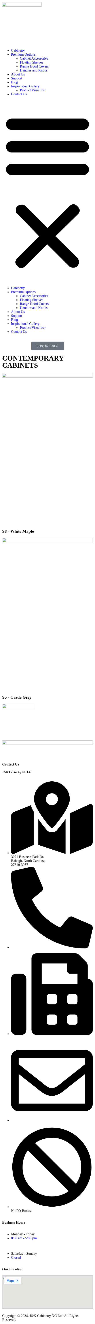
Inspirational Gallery (25, 86)
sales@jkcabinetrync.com (30, 1124)
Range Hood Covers (34, 66)
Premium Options (23, 54)
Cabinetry (18, 50)
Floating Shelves (31, 62)
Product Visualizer (33, 90)
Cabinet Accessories (34, 58)
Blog (14, 82)
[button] (47, 191)
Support (16, 78)
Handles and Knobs (34, 70)
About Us (18, 74)
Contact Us (19, 94)
